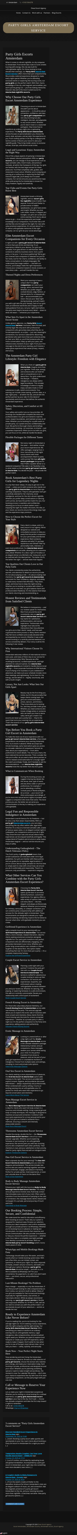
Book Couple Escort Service (16, 998)
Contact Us (26, 13)
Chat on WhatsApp (21, 1408)
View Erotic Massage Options (16, 1066)
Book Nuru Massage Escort (16, 1126)
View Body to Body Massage (16, 1205)
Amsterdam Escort (47, 1526)
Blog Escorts (56, 13)
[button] (38, 1533)
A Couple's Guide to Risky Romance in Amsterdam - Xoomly (21, 1476)
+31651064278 (27, 2)
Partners (47, 13)
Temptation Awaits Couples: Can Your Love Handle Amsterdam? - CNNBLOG (24, 1454)
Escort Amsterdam (19, 1526)
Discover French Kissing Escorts (17, 1026)
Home (18, 13)
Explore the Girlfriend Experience (18, 955)
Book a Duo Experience (14, 1176)
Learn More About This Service (17, 1095)
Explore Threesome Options (16, 1153)
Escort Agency (58, 1526)
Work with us (37, 13)
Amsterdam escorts (22, 823)
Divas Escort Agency (44, 1524)
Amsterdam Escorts (33, 1526)
